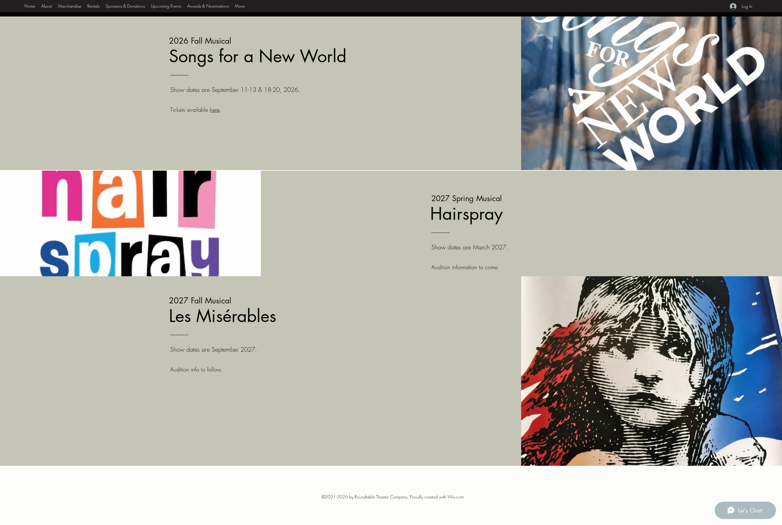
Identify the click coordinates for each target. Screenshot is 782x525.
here (215, 109)
